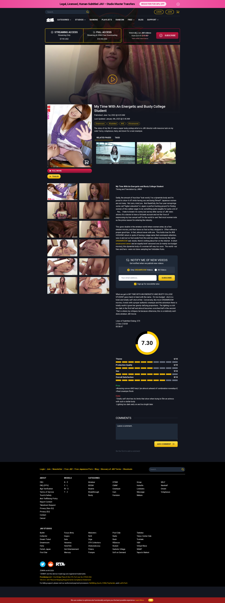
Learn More (139, 600)
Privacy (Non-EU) (47, 508)
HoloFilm (67, 546)
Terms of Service (47, 492)
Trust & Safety (45, 495)
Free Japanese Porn (84, 469)
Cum (114, 492)
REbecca (116, 542)
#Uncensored (133, 124)
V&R (138, 542)
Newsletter (57, 469)
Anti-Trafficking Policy (49, 498)
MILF (163, 482)
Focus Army (69, 533)
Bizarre (91, 489)
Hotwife (140, 485)
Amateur (91, 482)
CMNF (115, 485)
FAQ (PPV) (44, 485)
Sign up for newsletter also (148, 284)
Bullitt (42, 533)
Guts (66, 539)
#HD (122, 124)
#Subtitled (113, 124)
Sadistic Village (118, 549)
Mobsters (92, 533)
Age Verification (46, 489)
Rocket (115, 546)
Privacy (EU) (45, 512)
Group (139, 482)
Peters (91, 549)
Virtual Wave (142, 546)
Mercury (67, 552)
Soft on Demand (119, 552)
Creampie (116, 489)
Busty (90, 495)
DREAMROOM (122, 241)
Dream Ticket (45, 539)
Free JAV (68, 469)
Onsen (163, 489)
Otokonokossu (94, 546)
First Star (43, 552)
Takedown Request (48, 505)
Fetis (42, 546)
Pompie (91, 552)
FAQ (41, 482)
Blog (140, 20)
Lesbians (140, 489)
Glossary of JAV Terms (111, 469)
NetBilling (92, 583)
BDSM (91, 485)
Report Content (46, 502)
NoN (90, 536)
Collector (43, 536)
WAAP (139, 549)
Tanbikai (140, 533)
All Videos (162, 270)
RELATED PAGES (104, 137)
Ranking (94, 20)
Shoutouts (127, 469)
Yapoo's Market (143, 552)
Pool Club (116, 533)
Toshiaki (140, 539)
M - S (66, 489)
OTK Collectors (94, 542)
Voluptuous (165, 492)
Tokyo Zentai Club (144, 536)
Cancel (42, 518)
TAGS (117, 137)
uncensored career (123, 244)
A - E (66, 482)
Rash (114, 539)
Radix (114, 536)
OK (151, 600)
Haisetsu (67, 542)
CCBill (104, 583)
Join (170, 12)
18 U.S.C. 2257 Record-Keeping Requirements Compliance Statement (65, 580)
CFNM (115, 482)
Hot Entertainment (71, 549)
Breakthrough (93, 492)
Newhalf (164, 485)
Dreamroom (100, 124)
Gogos (66, 536)
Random (120, 20)
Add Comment (164, 444)
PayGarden (111, 583)
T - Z (66, 492)
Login (158, 12)
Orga (90, 539)
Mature (139, 495)
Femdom (116, 495)
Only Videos (142, 270)
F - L (66, 485)
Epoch (99, 583)
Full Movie (57, 171)
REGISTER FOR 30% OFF (152, 4)
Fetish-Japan (45, 549)
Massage (140, 492)
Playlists (107, 20)
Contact (43, 515)
